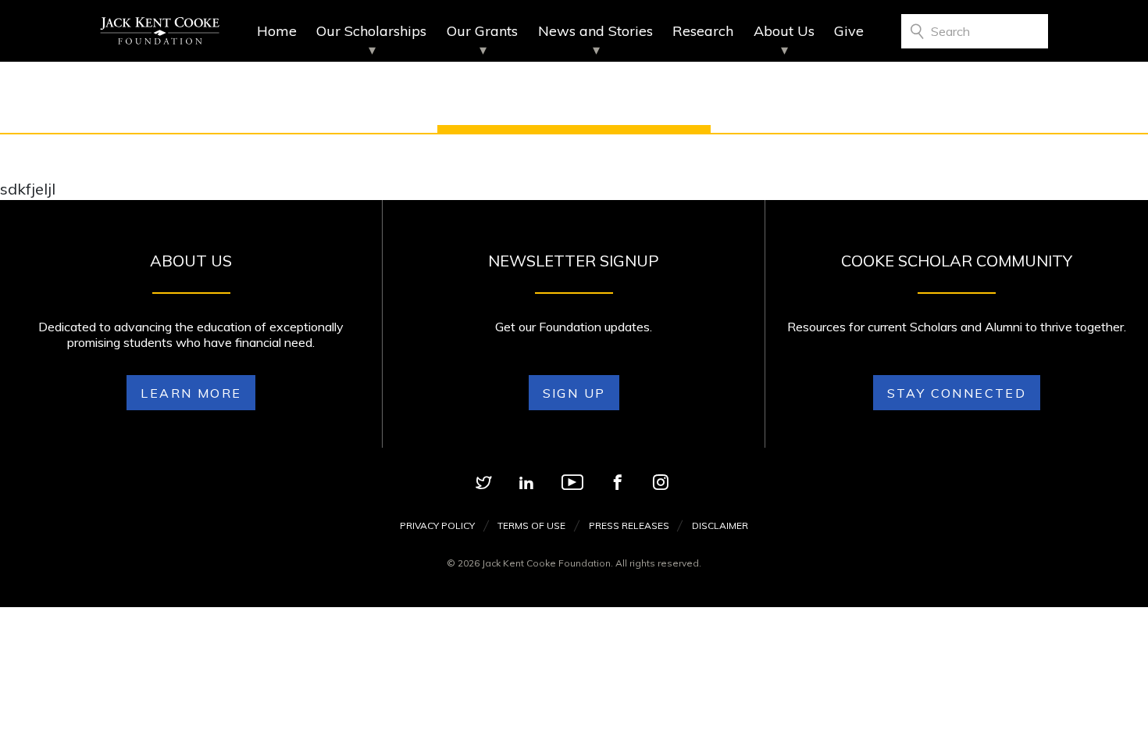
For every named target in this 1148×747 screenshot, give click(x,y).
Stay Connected (957, 393)
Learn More (191, 393)
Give (849, 31)
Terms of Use (531, 525)
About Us (784, 31)
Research (702, 31)
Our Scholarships (371, 31)
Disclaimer (720, 525)
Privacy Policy (437, 525)
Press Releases (629, 525)
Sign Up (574, 393)
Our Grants (482, 31)
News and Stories (595, 31)
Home (277, 31)
